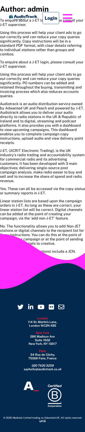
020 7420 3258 (43, 365)
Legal (42, 420)
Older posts (10, 259)
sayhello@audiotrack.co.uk (42, 369)
